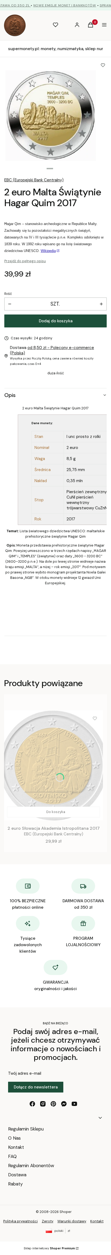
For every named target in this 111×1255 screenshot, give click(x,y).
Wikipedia (48, 251)
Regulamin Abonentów (31, 1165)
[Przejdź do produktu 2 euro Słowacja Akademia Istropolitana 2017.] (53, 765)
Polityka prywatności (20, 1221)
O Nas (14, 1138)
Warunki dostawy (71, 1221)
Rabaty (15, 1184)
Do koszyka (55, 812)
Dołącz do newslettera (36, 1087)
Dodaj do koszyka (55, 321)
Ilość (8, 293)
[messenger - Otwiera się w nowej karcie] (64, 1104)
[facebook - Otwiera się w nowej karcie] (32, 1104)
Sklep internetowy (49, 1248)
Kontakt (16, 1147)
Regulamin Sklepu (26, 1129)
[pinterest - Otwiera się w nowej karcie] (53, 1104)
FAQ (12, 1156)
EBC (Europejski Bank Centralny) (34, 180)
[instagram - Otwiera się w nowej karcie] (43, 1104)
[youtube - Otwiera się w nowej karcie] (74, 1104)
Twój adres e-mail (24, 1073)
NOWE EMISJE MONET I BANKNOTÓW (64, 5)
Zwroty (47, 1221)
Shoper (66, 1211)
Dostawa (17, 1175)
